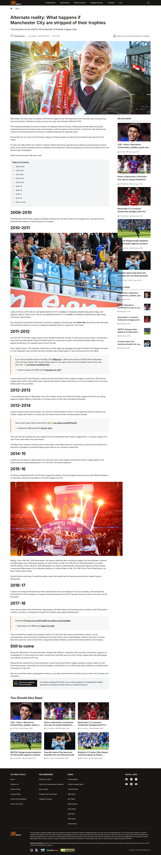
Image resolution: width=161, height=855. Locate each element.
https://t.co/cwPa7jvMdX (36, 621)
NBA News (71, 794)
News (17, 8)
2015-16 (19, 190)
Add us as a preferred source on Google (133, 36)
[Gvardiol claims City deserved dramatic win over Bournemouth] (59, 741)
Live (120, 3)
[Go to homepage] (15, 3)
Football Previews (96, 3)
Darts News (72, 809)
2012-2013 (20, 178)
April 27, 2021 (46, 428)
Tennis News (72, 824)
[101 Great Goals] (17, 842)
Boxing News (72, 804)
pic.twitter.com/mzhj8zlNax (59, 621)
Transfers (111, 3)
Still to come (21, 202)
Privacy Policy (15, 789)
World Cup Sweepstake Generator (51, 784)
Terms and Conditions (18, 799)
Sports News (64, 3)
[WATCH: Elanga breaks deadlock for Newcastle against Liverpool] (26, 741)
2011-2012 (20, 174)
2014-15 (19, 186)
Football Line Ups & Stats (48, 794)
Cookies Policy (15, 794)
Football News (50, 3)
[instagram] (136, 779)
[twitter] (131, 779)
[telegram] (131, 784)
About (12, 779)
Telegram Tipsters (45, 799)
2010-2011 (20, 171)
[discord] (136, 784)
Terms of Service (16, 804)
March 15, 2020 (47, 626)
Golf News (71, 814)
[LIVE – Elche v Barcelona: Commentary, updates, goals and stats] (26, 711)
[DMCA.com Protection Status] (67, 851)
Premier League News (75, 784)
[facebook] (126, 779)
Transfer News (73, 789)
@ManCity (57, 359)
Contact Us (14, 784)
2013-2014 (20, 182)
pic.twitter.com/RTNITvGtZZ (65, 423)
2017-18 (19, 198)
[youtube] (126, 784)
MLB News (71, 819)
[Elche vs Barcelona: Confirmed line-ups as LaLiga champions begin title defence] (59, 711)
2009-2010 (20, 167)
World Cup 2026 (80, 3)
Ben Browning (20, 36)
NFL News (71, 799)
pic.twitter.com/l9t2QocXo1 (38, 365)
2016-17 (19, 194)
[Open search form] (148, 2)
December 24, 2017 (53, 370)
